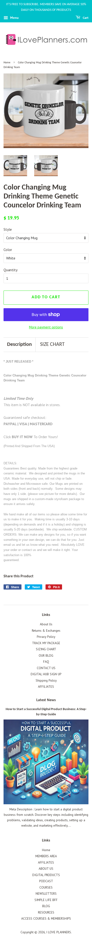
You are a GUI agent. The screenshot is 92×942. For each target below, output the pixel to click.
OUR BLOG (46, 655)
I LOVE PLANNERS (58, 932)
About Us (46, 624)
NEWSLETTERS (46, 893)
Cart (85, 18)
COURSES (46, 887)
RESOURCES (46, 912)
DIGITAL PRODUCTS (46, 875)
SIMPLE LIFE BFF (46, 900)
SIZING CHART (46, 649)
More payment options (46, 327)
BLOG (46, 906)
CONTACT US (46, 668)
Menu (14, 18)
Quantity (10, 269)
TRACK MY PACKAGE (46, 643)
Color (8, 249)
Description (19, 344)
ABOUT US (46, 868)
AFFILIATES (46, 686)
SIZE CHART (52, 344)
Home (7, 62)
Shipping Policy (46, 680)
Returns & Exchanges (46, 630)
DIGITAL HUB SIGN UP (46, 674)
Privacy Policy (46, 637)
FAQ (46, 661)
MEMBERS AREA (46, 856)
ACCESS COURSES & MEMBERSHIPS (46, 918)
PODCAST (46, 881)
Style (8, 229)
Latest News (46, 700)
